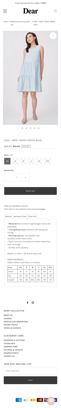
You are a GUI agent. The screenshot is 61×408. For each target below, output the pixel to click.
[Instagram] (33, 302)
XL (39, 161)
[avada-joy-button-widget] (51, 400)
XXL (47, 161)
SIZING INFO (9, 343)
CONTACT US (9, 356)
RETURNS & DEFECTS (13, 350)
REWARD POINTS (11, 353)
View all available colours (16, 206)
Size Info (32, 216)
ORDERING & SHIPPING (14, 340)
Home (5, 21)
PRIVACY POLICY (11, 325)
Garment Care (20, 216)
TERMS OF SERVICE (12, 328)
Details (8, 216)
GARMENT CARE (11, 346)
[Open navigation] (5, 11)
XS (7, 161)
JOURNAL (8, 318)
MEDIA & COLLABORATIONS (16, 321)
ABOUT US (8, 315)
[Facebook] (27, 302)
